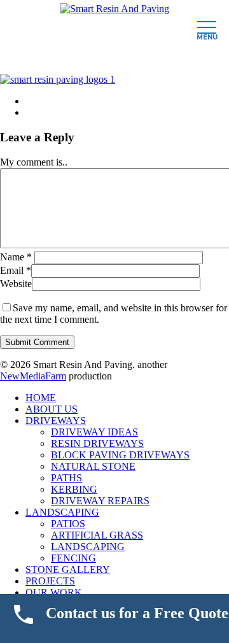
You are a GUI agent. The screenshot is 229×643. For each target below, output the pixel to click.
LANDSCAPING (62, 512)
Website (16, 283)
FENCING (73, 558)
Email (15, 270)
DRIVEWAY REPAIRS (100, 500)
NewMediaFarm (33, 376)
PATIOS (68, 523)
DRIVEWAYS (55, 420)
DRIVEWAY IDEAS (94, 432)
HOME (40, 397)
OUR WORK (53, 592)
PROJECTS (50, 581)
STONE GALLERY (67, 569)
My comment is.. (33, 162)
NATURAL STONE (93, 466)
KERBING (74, 489)
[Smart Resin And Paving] (114, 9)
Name (16, 256)
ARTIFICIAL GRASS (97, 535)
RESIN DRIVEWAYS (97, 443)
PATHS (66, 477)
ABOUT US (51, 409)
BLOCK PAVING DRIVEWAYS (120, 454)
